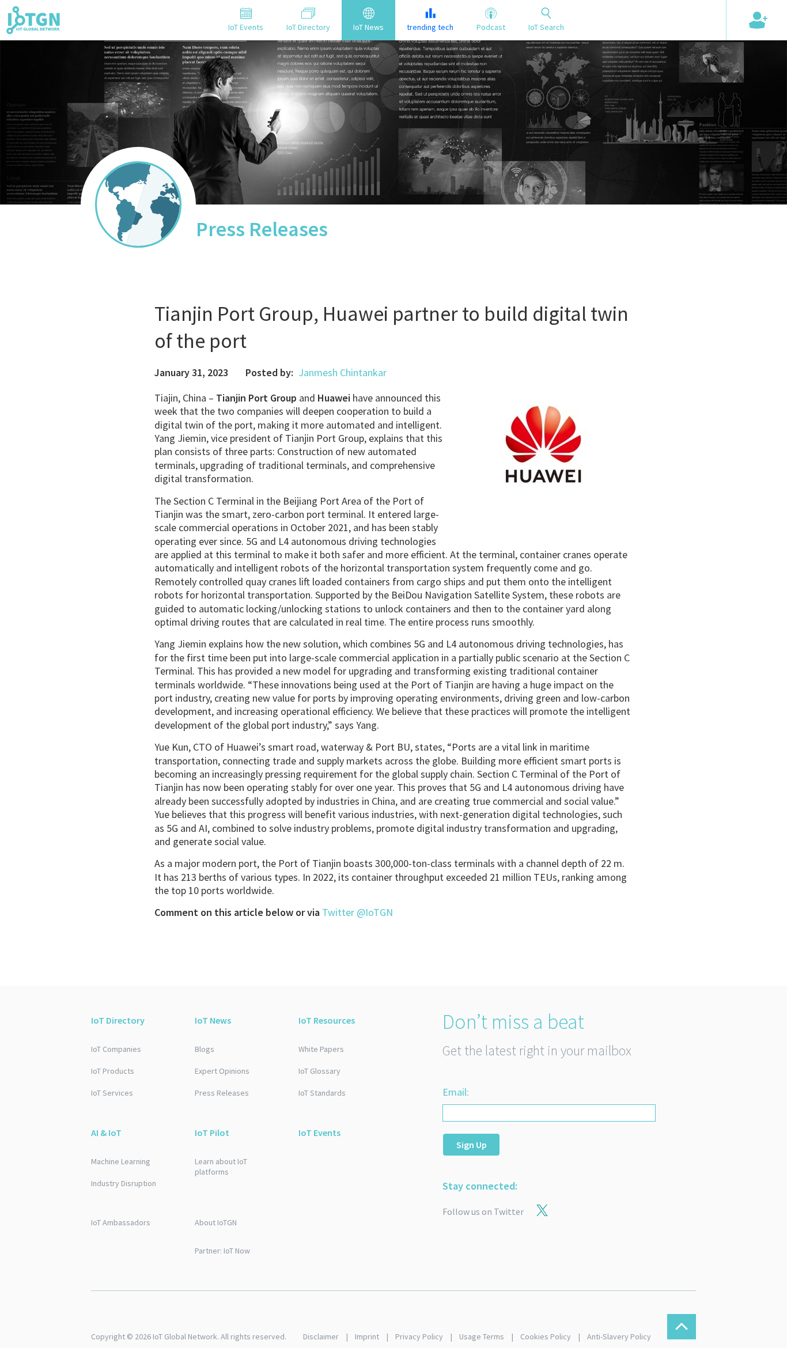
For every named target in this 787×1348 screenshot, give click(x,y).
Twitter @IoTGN (357, 912)
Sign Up (471, 1144)
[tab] (246, 20)
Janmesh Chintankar (342, 372)
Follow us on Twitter (483, 1211)
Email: (455, 1092)
